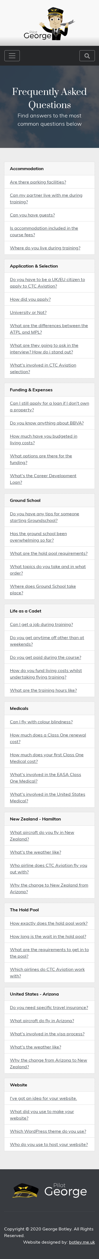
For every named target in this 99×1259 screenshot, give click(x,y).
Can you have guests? (32, 215)
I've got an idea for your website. (43, 1098)
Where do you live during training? (45, 248)
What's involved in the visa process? (47, 1033)
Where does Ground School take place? (43, 589)
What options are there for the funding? (41, 459)
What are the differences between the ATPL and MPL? (49, 329)
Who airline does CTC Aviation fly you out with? (48, 868)
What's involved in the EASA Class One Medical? (45, 778)
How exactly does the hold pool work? (48, 923)
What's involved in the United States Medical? (47, 797)
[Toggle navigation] (12, 55)
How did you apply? (30, 299)
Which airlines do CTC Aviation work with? (47, 972)
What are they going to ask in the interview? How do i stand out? (44, 348)
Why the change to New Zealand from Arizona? (49, 888)
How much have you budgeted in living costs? (43, 439)
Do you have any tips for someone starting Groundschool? (44, 517)
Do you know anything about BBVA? (47, 423)
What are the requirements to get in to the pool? (49, 953)
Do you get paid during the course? (45, 657)
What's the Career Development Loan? (43, 479)
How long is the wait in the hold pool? (48, 936)
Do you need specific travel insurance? (49, 1007)
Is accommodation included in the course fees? (44, 231)
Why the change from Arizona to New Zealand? (48, 1063)
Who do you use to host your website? (49, 1144)
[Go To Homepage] (49, 23)
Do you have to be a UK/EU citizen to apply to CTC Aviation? (47, 283)
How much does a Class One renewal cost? (48, 738)
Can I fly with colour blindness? (41, 721)
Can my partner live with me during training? (46, 198)
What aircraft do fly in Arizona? (42, 1020)
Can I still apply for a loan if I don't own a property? (49, 406)
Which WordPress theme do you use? (48, 1131)
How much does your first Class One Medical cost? (47, 758)
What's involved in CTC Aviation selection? (43, 368)
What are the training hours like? (43, 690)
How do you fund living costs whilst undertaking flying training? (46, 674)
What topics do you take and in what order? (48, 570)
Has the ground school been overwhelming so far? (38, 537)
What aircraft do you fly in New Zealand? (42, 836)
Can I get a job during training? (41, 624)
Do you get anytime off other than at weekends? (47, 641)
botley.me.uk (82, 1242)
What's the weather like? (35, 852)
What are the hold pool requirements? (48, 553)
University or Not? (28, 312)
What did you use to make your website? (42, 1115)
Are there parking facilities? (38, 182)
